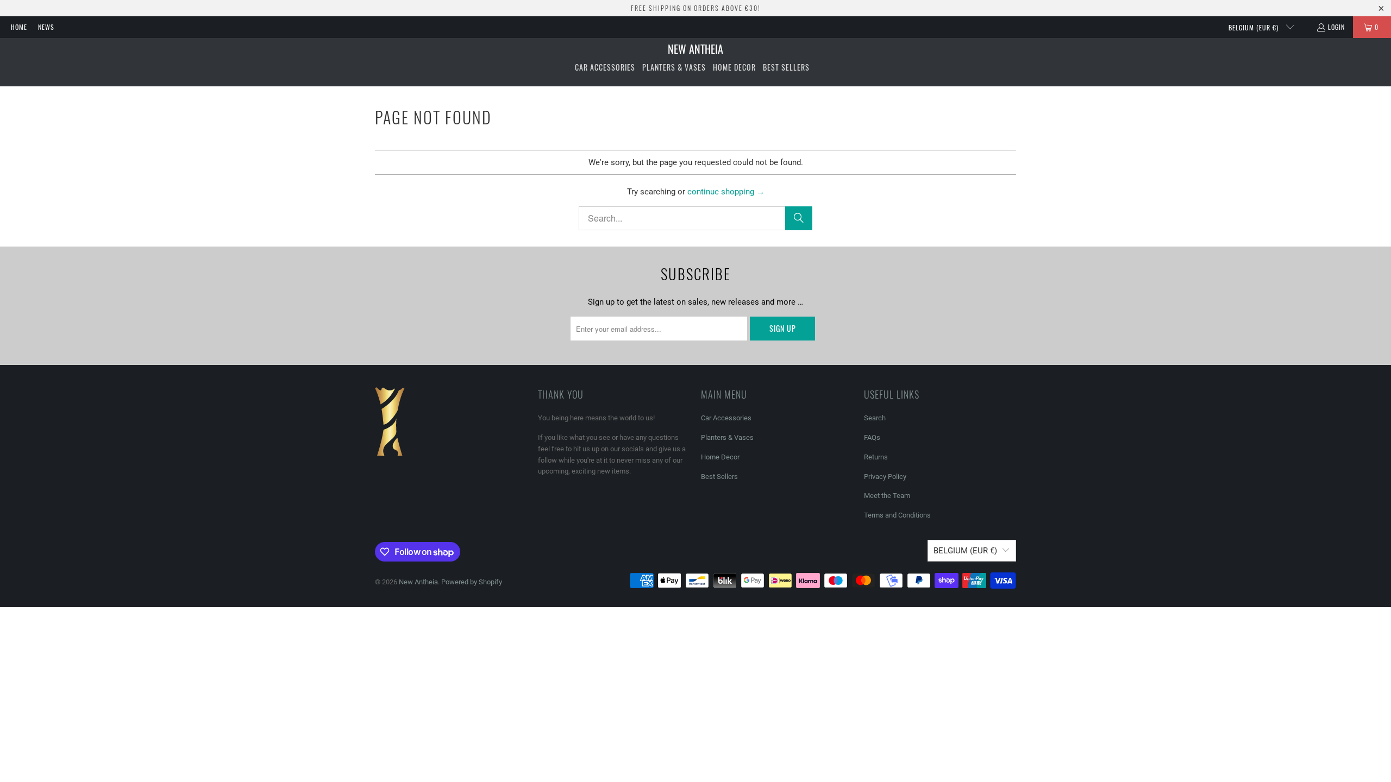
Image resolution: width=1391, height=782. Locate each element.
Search (875, 418)
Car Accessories (726, 418)
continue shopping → (726, 192)
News (46, 26)
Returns (876, 457)
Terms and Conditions (897, 515)
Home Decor (720, 457)
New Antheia (418, 582)
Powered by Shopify (471, 582)
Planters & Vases (727, 437)
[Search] (798, 218)
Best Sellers (719, 476)
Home (19, 26)
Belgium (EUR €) (1255, 27)
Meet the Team (887, 495)
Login (1336, 26)
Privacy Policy (885, 476)
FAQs (872, 437)
